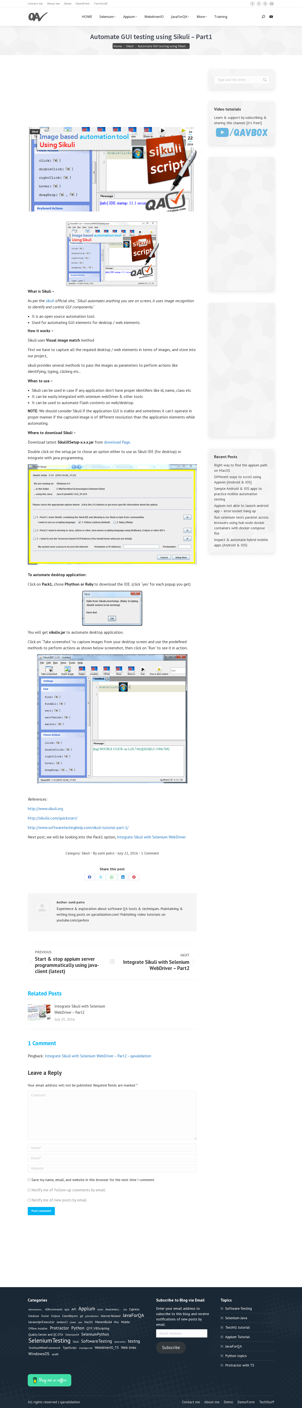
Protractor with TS (239, 1365)
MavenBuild (103, 1322)
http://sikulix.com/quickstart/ (52, 818)
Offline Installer (38, 1328)
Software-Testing (238, 1308)
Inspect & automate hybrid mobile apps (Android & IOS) (241, 542)
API (73, 1309)
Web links (128, 1347)
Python (77, 1328)
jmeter (73, 1322)
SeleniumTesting (49, 1340)
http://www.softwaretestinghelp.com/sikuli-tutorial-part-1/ (78, 827)
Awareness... (113, 1309)
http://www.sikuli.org (45, 808)
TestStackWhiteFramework (44, 1348)
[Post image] (39, 1012)
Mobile (125, 1322)
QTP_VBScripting (97, 1328)
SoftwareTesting (96, 1341)
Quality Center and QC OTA (45, 1334)
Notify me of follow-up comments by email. (68, 1189)
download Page (117, 442)
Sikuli (35, 131)
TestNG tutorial (237, 1327)
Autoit (100, 1309)
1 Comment (150, 853)
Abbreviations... (35, 1309)
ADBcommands (53, 1309)
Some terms (120, 1341)
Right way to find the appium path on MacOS (240, 468)
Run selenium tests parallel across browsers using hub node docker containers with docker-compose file (241, 525)
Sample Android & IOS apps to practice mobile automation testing (238, 494)
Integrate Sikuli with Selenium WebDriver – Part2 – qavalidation (98, 1055)
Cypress (134, 1309)
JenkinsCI (62, 1322)
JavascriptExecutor (41, 1322)
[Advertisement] (112, 98)
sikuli (50, 300)
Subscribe (171, 1347)
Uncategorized (85, 1348)
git (81, 1316)
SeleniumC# (72, 1334)
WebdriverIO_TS (107, 1347)
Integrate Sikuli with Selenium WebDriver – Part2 (79, 1009)
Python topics (236, 1355)
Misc (116, 1322)
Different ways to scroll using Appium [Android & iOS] (237, 479)
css (125, 1309)
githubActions (91, 1316)
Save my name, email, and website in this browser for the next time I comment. (93, 1179)
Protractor (59, 1328)
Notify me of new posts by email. (59, 1200)
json (80, 1322)
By (103, 853)
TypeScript (70, 1348)
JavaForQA (133, 1315)
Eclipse (55, 1316)
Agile (67, 1309)
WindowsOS (39, 1353)
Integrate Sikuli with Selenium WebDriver (151, 837)
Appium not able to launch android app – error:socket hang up (241, 508)
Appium (86, 1308)
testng (134, 1341)
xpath (55, 1354)
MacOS (88, 1322)
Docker (45, 1316)
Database (33, 1316)
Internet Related (110, 1316)
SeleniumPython (95, 1334)
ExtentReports (70, 1316)
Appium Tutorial (237, 1336)
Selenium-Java (236, 1318)
